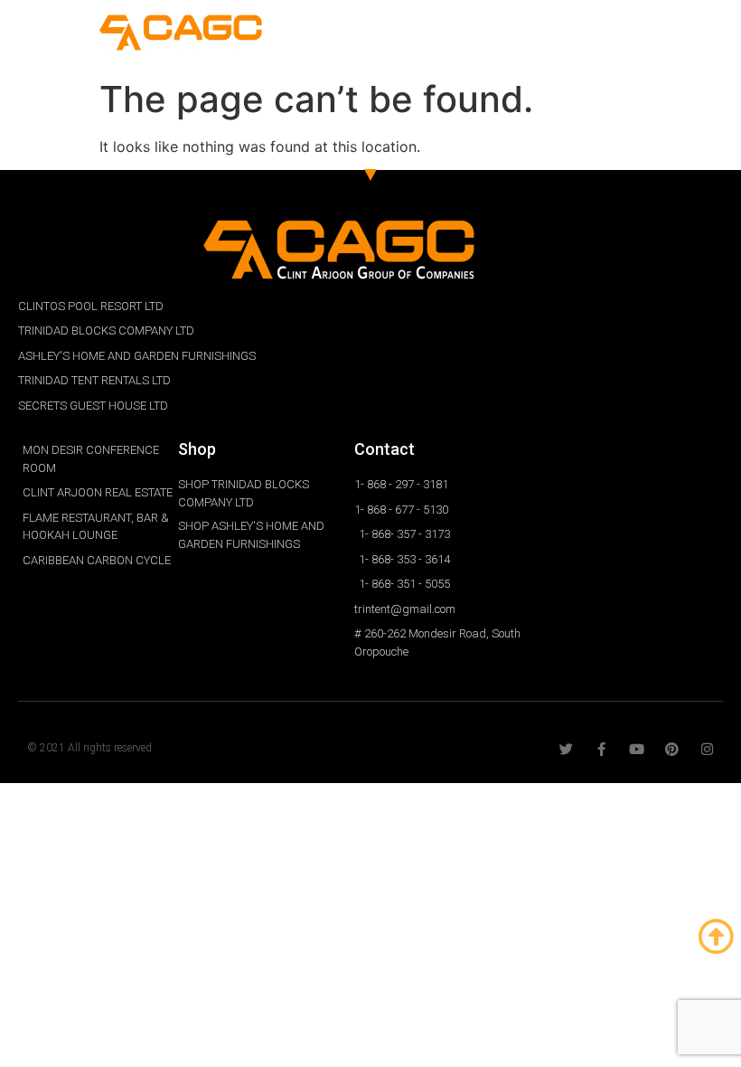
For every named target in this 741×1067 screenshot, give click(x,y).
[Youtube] (636, 749)
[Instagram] (707, 749)
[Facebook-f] (601, 749)
